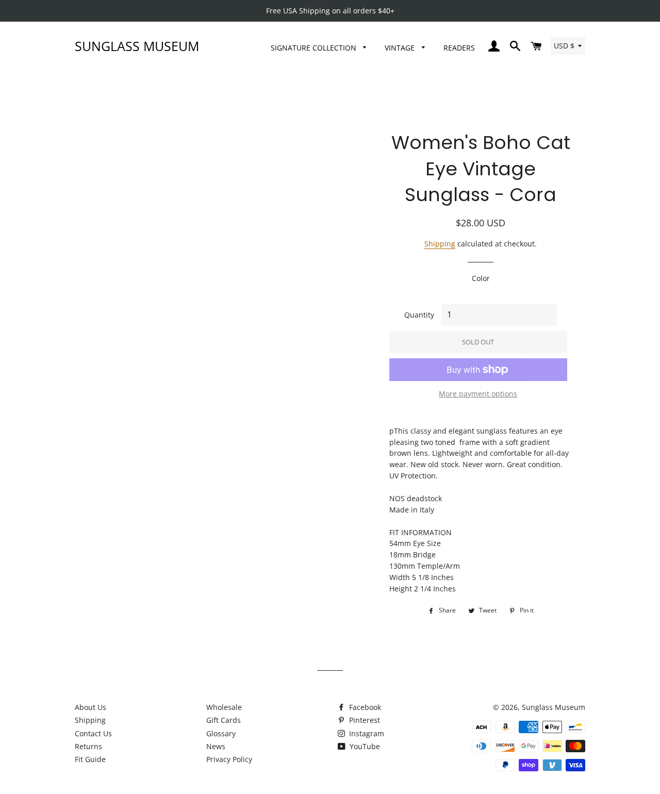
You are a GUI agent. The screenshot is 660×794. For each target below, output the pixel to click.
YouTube (364, 746)
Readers (459, 48)
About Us (90, 707)
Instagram (365, 733)
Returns (88, 746)
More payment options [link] (478, 394)
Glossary (221, 733)
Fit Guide (90, 759)
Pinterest (363, 720)
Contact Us (93, 733)
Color (481, 278)
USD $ (564, 46)
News (215, 746)
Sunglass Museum (137, 46)
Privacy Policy (229, 759)
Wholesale (224, 707)
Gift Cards (223, 720)
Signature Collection (314, 48)
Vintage (401, 48)
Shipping (439, 244)
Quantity (419, 315)
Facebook (364, 707)
